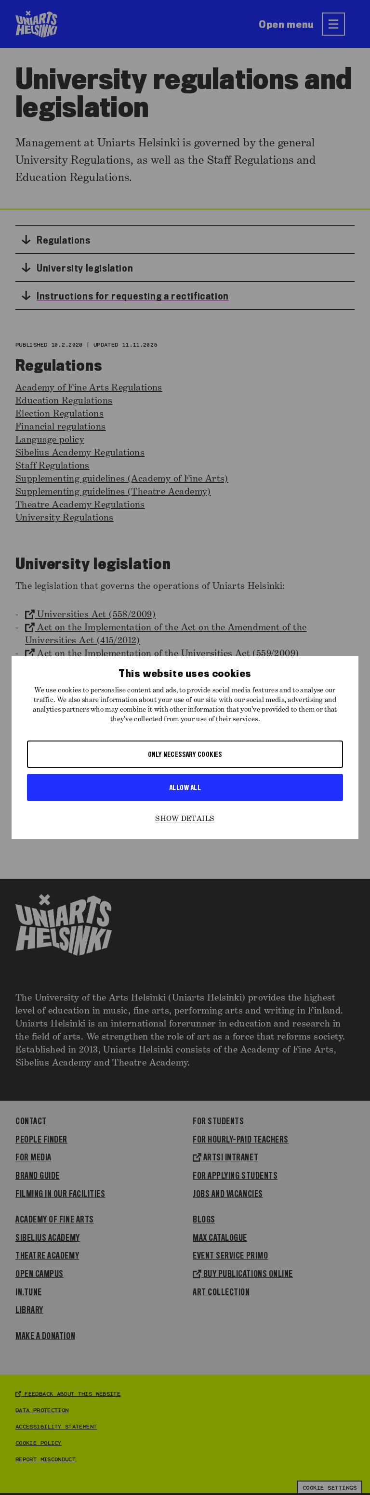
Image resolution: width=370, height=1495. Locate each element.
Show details (185, 819)
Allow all (185, 787)
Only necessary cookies (185, 754)
